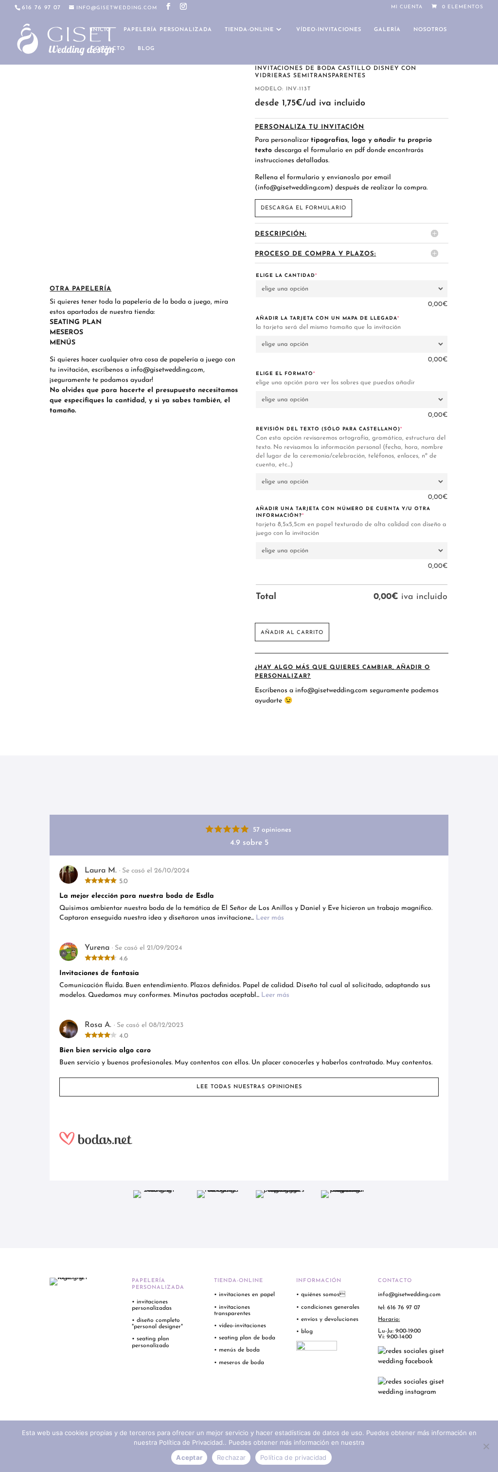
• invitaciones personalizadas (152, 1305)
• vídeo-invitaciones (240, 1326)
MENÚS (62, 342)
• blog (305, 1332)
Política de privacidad (293, 1457)
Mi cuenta (407, 7)
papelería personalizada (168, 30)
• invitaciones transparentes (232, 1310)
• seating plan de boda (244, 1338)
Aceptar (189, 1457)
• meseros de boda (239, 1363)
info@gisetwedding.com (167, 370)
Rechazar (231, 1457)
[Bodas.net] (248, 1138)
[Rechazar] (486, 1446)
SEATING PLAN (76, 322)
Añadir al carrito (292, 632)
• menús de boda (237, 1350)
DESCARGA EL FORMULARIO (303, 208)
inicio (101, 30)
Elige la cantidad (304, 275)
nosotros (430, 30)
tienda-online (249, 30)
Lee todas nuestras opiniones (249, 1087)
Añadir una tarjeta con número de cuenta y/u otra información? (343, 512)
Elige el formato (303, 374)
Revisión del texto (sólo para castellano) (347, 429)
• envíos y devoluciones (327, 1319)
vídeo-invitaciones (328, 30)
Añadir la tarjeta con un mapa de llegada (345, 318)
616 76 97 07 (41, 8)
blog (146, 48)
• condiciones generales (327, 1307)
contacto (108, 48)
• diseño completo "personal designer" (157, 1324)
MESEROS (66, 332)
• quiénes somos (320, 1295)
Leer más (270, 918)
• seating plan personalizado (150, 1342)
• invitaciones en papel (244, 1295)
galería (387, 30)
